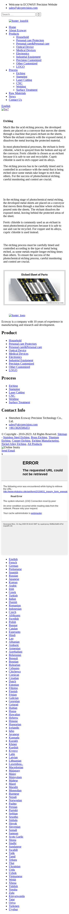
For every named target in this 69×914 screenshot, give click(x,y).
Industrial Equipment (28, 56)
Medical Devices (26, 50)
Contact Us (15, 99)
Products (14, 33)
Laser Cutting (24, 79)
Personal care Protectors (30, 40)
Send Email (8, 450)
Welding (21, 86)
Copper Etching (21, 440)
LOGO (20, 66)
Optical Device (25, 46)
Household (22, 37)
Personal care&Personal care (32, 43)
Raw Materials (17, 93)
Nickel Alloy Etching (13, 444)
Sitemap (62, 434)
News (12, 96)
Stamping (21, 76)
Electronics (22, 53)
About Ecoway (17, 30)
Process (13, 70)
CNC (19, 83)
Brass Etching (39, 437)
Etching (20, 73)
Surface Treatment (26, 89)
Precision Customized (28, 60)
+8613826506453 (19, 427)
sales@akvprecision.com (23, 7)
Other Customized (26, 63)
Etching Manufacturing (45, 440)
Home (12, 27)
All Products (34, 444)
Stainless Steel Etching (16, 437)
